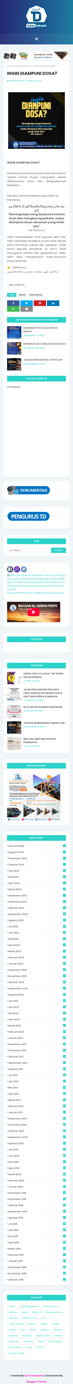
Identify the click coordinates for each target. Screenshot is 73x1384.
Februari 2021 (37, 1106)
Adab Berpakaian (29, 1306)
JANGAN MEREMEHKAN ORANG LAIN (43, 359)
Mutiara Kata (43, 1335)
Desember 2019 (37, 1193)
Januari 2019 (37, 1261)
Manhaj (13, 1335)
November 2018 (37, 1273)
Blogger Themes (37, 1381)
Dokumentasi (16, 1323)
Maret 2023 (36, 951)
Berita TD (37, 1312)
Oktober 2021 (36, 1056)
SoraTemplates (34, 1375)
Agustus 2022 (37, 994)
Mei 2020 (36, 1162)
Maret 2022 (37, 1025)
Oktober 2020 (37, 1131)
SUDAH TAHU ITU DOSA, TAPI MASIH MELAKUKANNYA (43, 675)
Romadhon (25, 65)
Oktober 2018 (36, 1279)
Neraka (58, 1335)
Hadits (55, 1323)
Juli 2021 (37, 1075)
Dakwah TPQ (29, 1318)
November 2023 (36, 901)
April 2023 (36, 945)
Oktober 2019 (37, 1205)
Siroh (29, 1347)
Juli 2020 (37, 1149)
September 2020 (37, 1137)
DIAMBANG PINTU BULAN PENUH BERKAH (40, 329)
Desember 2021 (37, 1044)
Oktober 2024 (36, 864)
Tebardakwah (16, 80)
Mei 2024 (36, 877)
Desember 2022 (36, 970)
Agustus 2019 (36, 1217)
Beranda (12, 65)
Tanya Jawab (16, 1353)
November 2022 (36, 976)
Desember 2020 (37, 1118)
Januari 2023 (36, 963)
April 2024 (36, 883)
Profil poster (55, 1341)
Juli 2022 (37, 1001)
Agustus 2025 (36, 852)
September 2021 (37, 1063)
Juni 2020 (37, 1155)
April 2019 (37, 1242)
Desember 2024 (36, 858)
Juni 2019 (37, 1230)
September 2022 (36, 988)
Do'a (43, 1318)
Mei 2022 (36, 1013)
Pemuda (28, 1341)
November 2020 (37, 1124)
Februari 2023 (36, 957)
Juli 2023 (36, 926)
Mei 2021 (37, 1087)
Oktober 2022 (37, 982)
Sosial (40, 1347)
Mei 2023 (36, 939)
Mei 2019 (36, 1236)
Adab (12, 1306)
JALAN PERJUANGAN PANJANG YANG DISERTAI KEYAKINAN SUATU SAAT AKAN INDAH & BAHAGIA (42, 693)
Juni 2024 (36, 870)
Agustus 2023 (36, 920)
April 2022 (37, 1019)
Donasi (32, 1323)
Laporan (57, 1329)
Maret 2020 (37, 1174)
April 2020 (37, 1168)
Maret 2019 (37, 1248)
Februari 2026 (36, 846)
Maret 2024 (36, 889)
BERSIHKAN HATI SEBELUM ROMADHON (44, 344)
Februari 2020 (37, 1180)
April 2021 (37, 1093)
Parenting (14, 1341)
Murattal (26, 1335)
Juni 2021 (37, 1081)
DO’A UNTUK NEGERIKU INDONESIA (43, 707)
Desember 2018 (37, 1267)
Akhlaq (13, 1312)
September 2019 (36, 1211)
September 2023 (36, 914)
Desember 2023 (36, 895)
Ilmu (23, 1329)
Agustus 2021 (37, 1069)
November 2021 (36, 1050)
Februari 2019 (37, 1255)
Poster (41, 1341)
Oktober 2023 (36, 908)
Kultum (45, 1329)
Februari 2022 (37, 1032)
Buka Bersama (55, 1312)
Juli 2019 (37, 1224)
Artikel (22, 294)
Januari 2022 (37, 1038)
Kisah (33, 1329)
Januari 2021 (37, 1112)
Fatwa (44, 1323)
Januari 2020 (37, 1186)
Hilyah (12, 1329)
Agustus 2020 (37, 1143)
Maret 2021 (37, 1100)
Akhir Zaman (51, 1306)
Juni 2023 (36, 932)
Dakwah (13, 1318)
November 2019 (37, 1199)
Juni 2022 (36, 1007)
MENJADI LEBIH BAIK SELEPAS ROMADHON (39, 740)
